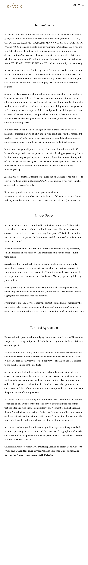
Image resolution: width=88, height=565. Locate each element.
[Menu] (83, 5)
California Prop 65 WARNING (20, 447)
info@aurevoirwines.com (16, 196)
